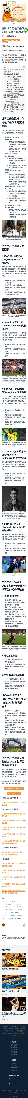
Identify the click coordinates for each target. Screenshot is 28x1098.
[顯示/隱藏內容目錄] (23, 67)
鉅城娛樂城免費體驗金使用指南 (10, 969)
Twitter (14, 1065)
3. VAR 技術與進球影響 (13, 103)
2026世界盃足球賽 (6, 40)
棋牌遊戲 (11, 1028)
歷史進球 (5, 915)
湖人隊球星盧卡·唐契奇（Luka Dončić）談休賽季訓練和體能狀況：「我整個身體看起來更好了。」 (14, 1014)
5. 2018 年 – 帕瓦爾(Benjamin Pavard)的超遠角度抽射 (15, 92)
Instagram (14, 1070)
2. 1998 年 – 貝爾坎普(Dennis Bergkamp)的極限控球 (15, 80)
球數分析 (12, 915)
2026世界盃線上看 (7, 910)
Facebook (14, 1063)
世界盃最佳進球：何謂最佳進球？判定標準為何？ (14, 71)
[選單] (25, 2)
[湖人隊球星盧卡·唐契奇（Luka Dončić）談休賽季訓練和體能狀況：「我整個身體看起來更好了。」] (14, 1004)
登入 (11, 938)
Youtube (14, 1068)
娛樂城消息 (16, 1033)
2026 (4, 901)
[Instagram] (16, 1096)
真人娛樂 (12, 1026)
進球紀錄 (19, 915)
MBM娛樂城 (14, 1092)
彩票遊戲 (5, 1028)
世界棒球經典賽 (8, 1031)
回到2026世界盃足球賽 (14, 793)
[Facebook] (11, 1096)
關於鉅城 (14, 1035)
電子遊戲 (23, 1026)
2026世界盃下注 (7, 904)
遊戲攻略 (23, 1028)
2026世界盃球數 (7, 907)
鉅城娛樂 (7, 60)
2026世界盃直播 (17, 907)
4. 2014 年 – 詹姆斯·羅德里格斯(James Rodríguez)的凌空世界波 (15, 88)
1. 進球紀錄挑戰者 (11, 99)
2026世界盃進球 (19, 910)
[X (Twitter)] (14, 1096)
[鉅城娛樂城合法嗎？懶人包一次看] (14, 982)
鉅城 (4, 918)
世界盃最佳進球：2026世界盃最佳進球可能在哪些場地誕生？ (14, 106)
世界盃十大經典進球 (14, 912)
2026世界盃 (11, 901)
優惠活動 (23, 1033)
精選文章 (12, 40)
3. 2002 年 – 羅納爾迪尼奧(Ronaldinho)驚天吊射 (14, 84)
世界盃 (4, 912)
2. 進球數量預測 (11, 101)
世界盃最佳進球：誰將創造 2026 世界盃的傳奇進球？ (14, 110)
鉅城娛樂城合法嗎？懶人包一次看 (10, 991)
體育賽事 (17, 40)
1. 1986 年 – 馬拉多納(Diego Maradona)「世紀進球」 (14, 77)
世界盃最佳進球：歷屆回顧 (11, 74)
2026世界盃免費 (17, 904)
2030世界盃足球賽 (7, 1033)
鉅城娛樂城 (18, 918)
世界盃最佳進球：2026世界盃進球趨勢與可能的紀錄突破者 (14, 96)
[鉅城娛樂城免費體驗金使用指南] (14, 960)
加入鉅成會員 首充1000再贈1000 (14, 788)
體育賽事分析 (4, 42)
